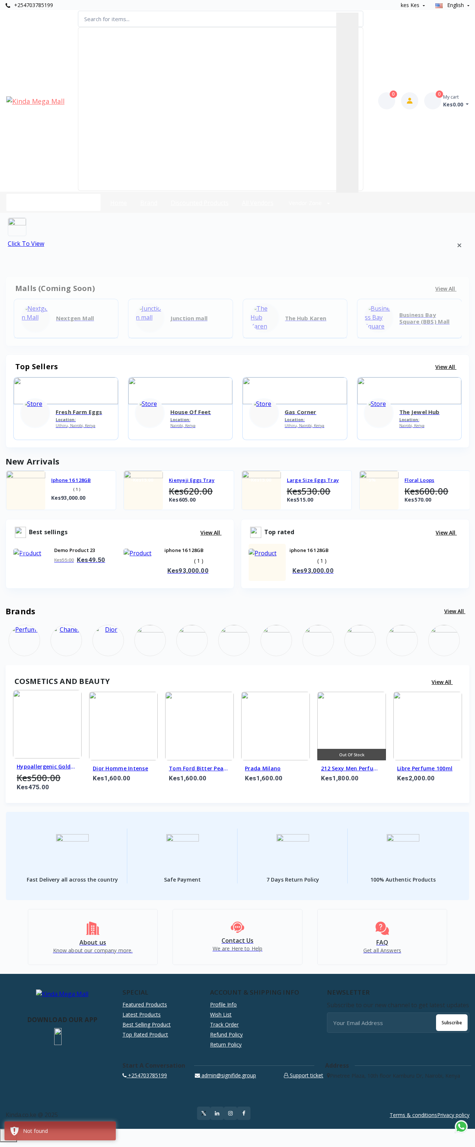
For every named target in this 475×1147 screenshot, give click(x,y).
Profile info (223, 1004)
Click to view (26, 243)
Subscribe (452, 1022)
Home (118, 203)
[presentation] (29, 492)
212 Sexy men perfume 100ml (351, 769)
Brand (148, 203)
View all (445, 366)
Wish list (221, 1014)
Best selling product (146, 1024)
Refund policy (226, 1034)
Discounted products (200, 203)
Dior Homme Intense (120, 768)
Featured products (144, 1004)
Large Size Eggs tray (313, 480)
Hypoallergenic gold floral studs (44, 767)
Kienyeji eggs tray (191, 480)
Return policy (226, 1044)
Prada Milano (263, 768)
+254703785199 (33, 5)
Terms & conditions (413, 1114)
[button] (58, 1036)
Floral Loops (419, 480)
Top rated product (145, 1034)
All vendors (257, 203)
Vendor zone (306, 202)
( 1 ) (76, 489)
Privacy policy (453, 1114)
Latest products (141, 1014)
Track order (224, 1024)
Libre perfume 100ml (424, 768)
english (455, 5)
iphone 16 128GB (71, 480)
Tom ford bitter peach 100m (199, 769)
